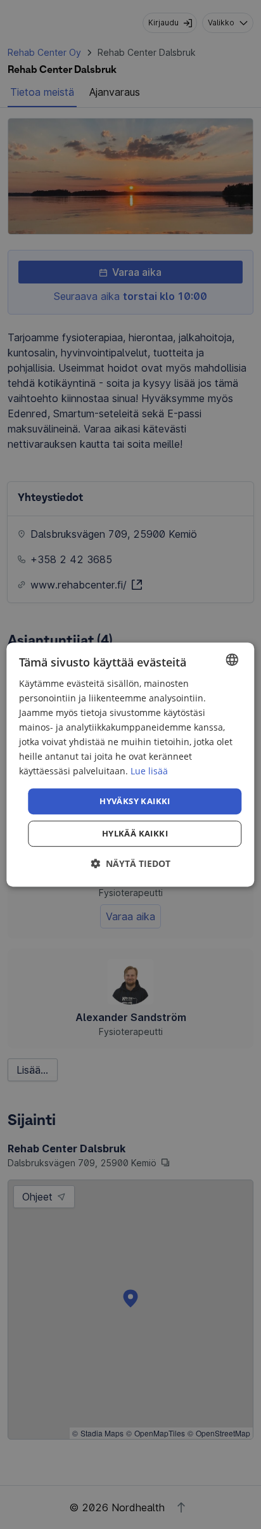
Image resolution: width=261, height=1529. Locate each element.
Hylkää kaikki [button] (135, 833)
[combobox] (232, 659)
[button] (130, 863)
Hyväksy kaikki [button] (134, 801)
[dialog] (130, 764)
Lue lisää (149, 771)
